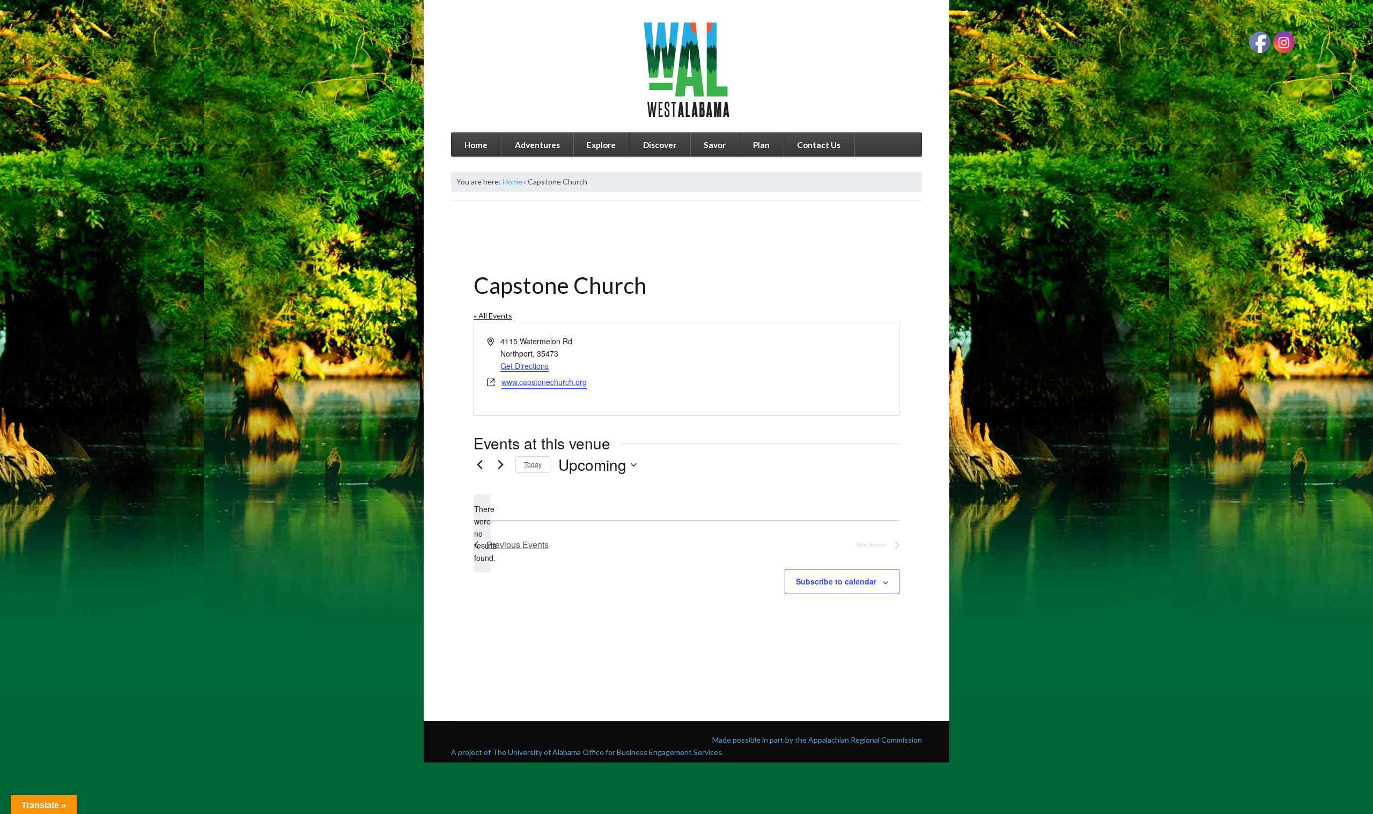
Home (476, 145)
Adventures (537, 145)
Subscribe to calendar (836, 581)
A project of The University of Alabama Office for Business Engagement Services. (587, 752)
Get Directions (524, 365)
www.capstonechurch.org (544, 381)
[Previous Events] (480, 464)
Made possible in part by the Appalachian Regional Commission (817, 739)
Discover (659, 145)
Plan (761, 145)
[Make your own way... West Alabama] (686, 69)
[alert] (482, 533)
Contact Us (818, 145)
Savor (715, 145)
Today (533, 464)
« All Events (493, 315)
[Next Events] (500, 464)
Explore (601, 145)
